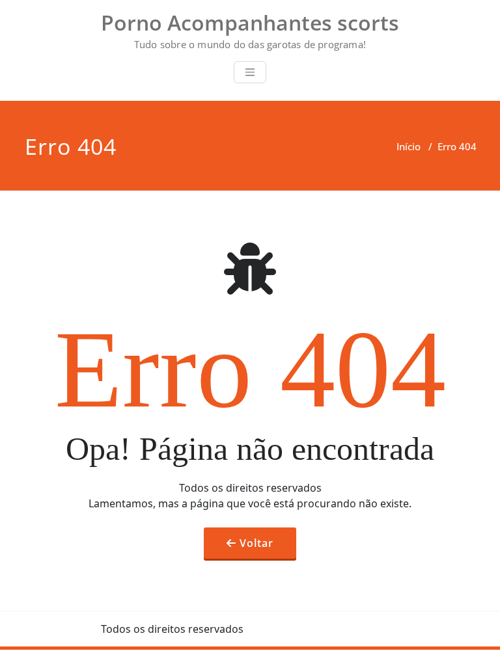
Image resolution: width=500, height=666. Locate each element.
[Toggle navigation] (250, 72)
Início (408, 146)
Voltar (256, 543)
